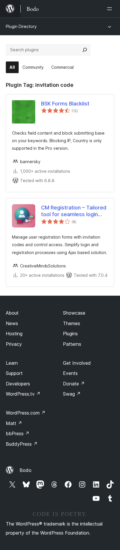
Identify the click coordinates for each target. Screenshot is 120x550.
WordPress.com (25, 413)
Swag (72, 394)
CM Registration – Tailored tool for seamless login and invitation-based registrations (73, 211)
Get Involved (77, 363)
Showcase (74, 313)
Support (14, 373)
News (12, 323)
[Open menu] (110, 8)
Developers (18, 384)
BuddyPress (22, 444)
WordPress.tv (23, 394)
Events (70, 373)
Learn (12, 363)
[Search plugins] (85, 50)
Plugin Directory (21, 26)
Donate (74, 384)
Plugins (70, 333)
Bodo (25, 470)
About (12, 313)
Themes (71, 323)
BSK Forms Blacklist (65, 104)
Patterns (72, 344)
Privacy (14, 344)
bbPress (17, 433)
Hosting (14, 333)
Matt (14, 423)
